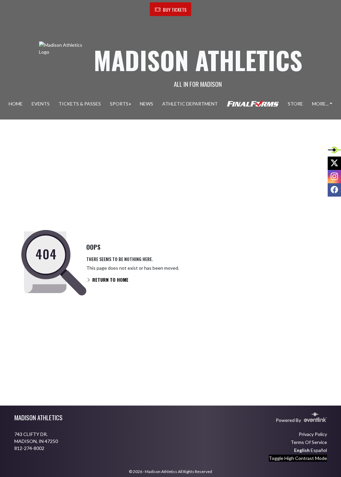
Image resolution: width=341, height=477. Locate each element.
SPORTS (119, 103)
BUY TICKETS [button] (174, 9)
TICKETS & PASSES (80, 103)
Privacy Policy (313, 434)
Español (319, 450)
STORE (295, 103)
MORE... (320, 103)
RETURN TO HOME (110, 279)
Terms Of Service (309, 442)
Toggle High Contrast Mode (298, 458)
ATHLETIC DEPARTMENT (190, 103)
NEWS (146, 103)
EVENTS (41, 103)
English (302, 450)
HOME (16, 103)
